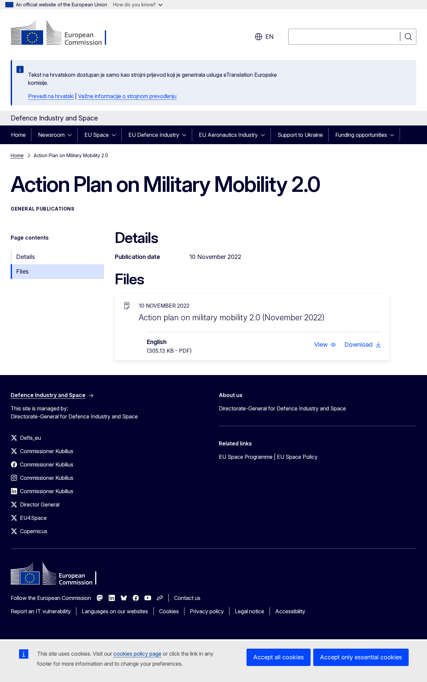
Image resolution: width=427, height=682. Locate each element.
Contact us (187, 598)
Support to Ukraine (300, 134)
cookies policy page (137, 653)
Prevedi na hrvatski (51, 96)
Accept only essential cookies (361, 657)
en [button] (269, 36)
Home (18, 134)
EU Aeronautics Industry (228, 134)
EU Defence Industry (153, 134)
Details (25, 256)
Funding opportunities (361, 134)
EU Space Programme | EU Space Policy (268, 456)
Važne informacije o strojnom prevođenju (127, 96)
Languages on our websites (115, 611)
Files (22, 271)
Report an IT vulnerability (41, 611)
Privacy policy (207, 611)
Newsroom (51, 134)
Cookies (169, 611)
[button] (325, 344)
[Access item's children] (71, 134)
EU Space (96, 134)
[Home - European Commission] (64, 33)
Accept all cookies (278, 657)
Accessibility (290, 611)
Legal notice (249, 611)
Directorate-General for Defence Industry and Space (282, 408)
